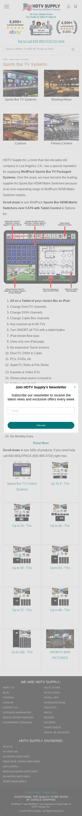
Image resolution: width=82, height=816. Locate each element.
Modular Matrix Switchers (20, 771)
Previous (74, 796)
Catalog (8, 702)
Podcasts (50, 707)
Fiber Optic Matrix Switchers (21, 761)
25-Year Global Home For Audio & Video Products (41, 15)
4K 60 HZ (8, 746)
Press (48, 712)
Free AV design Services (18, 717)
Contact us (10, 707)
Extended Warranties (17, 712)
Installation (52, 692)
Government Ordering (17, 722)
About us (8, 687)
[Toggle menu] (6, 5)
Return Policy (50, 792)
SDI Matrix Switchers (16, 776)
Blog (6, 692)
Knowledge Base (54, 702)
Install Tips (51, 697)
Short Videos (52, 727)
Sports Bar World (15, 781)
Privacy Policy (33, 792)
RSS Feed (49, 722)
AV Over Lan (10, 751)
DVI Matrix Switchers (16, 756)
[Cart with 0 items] (75, 6)
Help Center (52, 687)
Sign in (48, 732)
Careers (8, 697)
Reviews (49, 717)
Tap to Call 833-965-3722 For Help (41, 41)
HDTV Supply (11, 766)
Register (63, 732)
